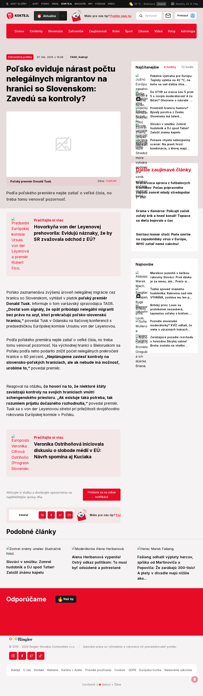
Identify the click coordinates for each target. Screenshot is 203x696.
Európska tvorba (150, 670)
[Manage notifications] (195, 679)
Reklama (52, 670)
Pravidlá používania (98, 670)
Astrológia (188, 31)
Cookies (119, 670)
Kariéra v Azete (71, 670)
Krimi (116, 31)
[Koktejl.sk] (17, 15)
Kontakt (39, 670)
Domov (19, 31)
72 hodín (187, 67)
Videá (158, 31)
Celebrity (36, 31)
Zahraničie (75, 31)
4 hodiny (170, 67)
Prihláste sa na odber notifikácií (101, 494)
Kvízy (171, 31)
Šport (129, 31)
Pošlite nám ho (120, 16)
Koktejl (15, 670)
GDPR (132, 670)
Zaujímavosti (98, 31)
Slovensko (55, 31)
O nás (27, 670)
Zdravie (143, 31)
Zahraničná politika (20, 57)
